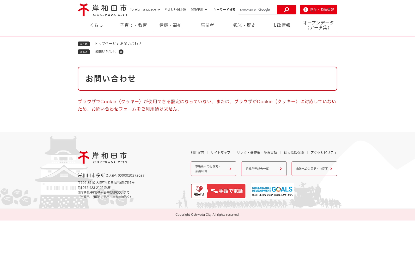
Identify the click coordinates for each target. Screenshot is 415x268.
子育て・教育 (133, 25)
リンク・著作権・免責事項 (257, 152)
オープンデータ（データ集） (318, 25)
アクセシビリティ (324, 152)
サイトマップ (220, 152)
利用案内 (197, 152)
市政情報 (281, 25)
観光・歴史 (244, 25)
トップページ (105, 43)
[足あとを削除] (121, 52)
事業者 (207, 25)
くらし (96, 25)
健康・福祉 (170, 25)
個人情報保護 (294, 152)
